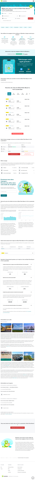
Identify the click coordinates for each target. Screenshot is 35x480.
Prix (11, 27)
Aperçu (7, 27)
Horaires (2, 27)
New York (8, 346)
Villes (25, 27)
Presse (9, 470)
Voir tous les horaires (17, 133)
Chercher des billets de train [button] (17, 427)
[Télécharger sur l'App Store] (21, 69)
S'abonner (4, 195)
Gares (30, 27)
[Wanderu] (4, 1)
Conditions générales (21, 470)
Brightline (2, 248)
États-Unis (7, 457)
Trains (1, 468)
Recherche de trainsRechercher (27, 154)
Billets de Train (3, 457)
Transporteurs (16, 27)
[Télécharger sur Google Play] (28, 69)
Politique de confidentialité (22, 472)
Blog (8, 468)
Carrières (9, 472)
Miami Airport (15, 377)
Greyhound (24, 374)
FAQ (21, 27)
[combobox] (9, 16)
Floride (10, 457)
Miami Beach (7, 365)
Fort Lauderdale (15, 457)
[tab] (5, 14)
